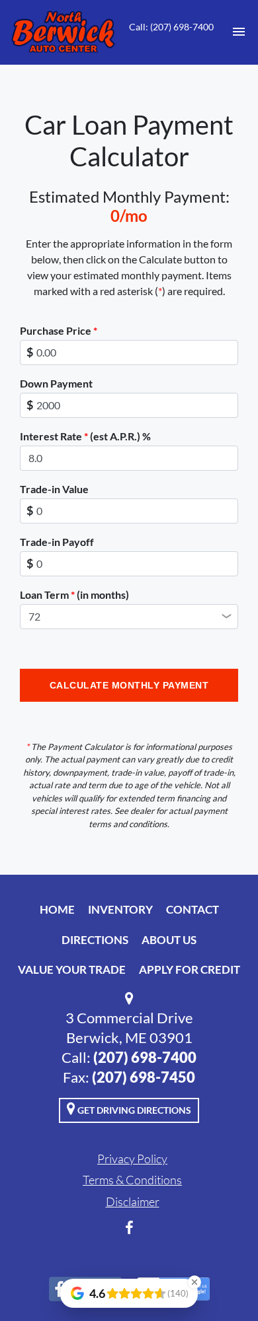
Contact (192, 909)
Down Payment (56, 383)
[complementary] (218, 1281)
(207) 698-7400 (144, 1057)
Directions (95, 940)
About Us (169, 940)
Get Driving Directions (133, 1110)
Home (57, 909)
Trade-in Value (54, 489)
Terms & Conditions (132, 1179)
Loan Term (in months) (74, 594)
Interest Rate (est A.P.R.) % (85, 436)
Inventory (120, 909)
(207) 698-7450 (143, 1077)
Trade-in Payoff (57, 541)
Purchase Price (58, 330)
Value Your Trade (72, 969)
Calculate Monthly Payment (129, 685)
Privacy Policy (132, 1158)
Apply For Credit (189, 969)
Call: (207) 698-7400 (171, 26)
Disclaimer (132, 1201)
